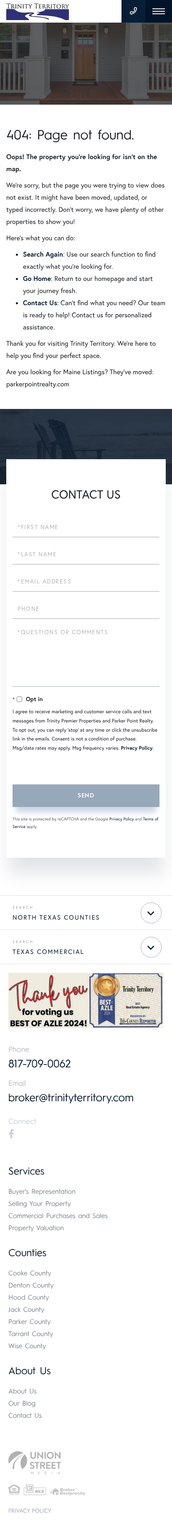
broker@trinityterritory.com (71, 1097)
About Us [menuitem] (22, 1391)
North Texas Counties (56, 917)
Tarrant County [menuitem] (30, 1334)
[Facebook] (11, 1134)
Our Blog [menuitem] (21, 1403)
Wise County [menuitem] (27, 1346)
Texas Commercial (48, 952)
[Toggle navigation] (158, 11)
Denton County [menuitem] (31, 1285)
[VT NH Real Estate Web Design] (86, 1462)
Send (86, 795)
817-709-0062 (39, 1063)
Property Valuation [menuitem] (36, 1228)
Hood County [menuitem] (28, 1297)
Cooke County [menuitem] (29, 1273)
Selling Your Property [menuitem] (39, 1204)
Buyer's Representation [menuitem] (42, 1191)
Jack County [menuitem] (26, 1309)
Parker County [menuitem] (29, 1322)
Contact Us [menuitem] (25, 1415)
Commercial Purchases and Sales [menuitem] (58, 1216)
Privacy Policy (137, 748)
